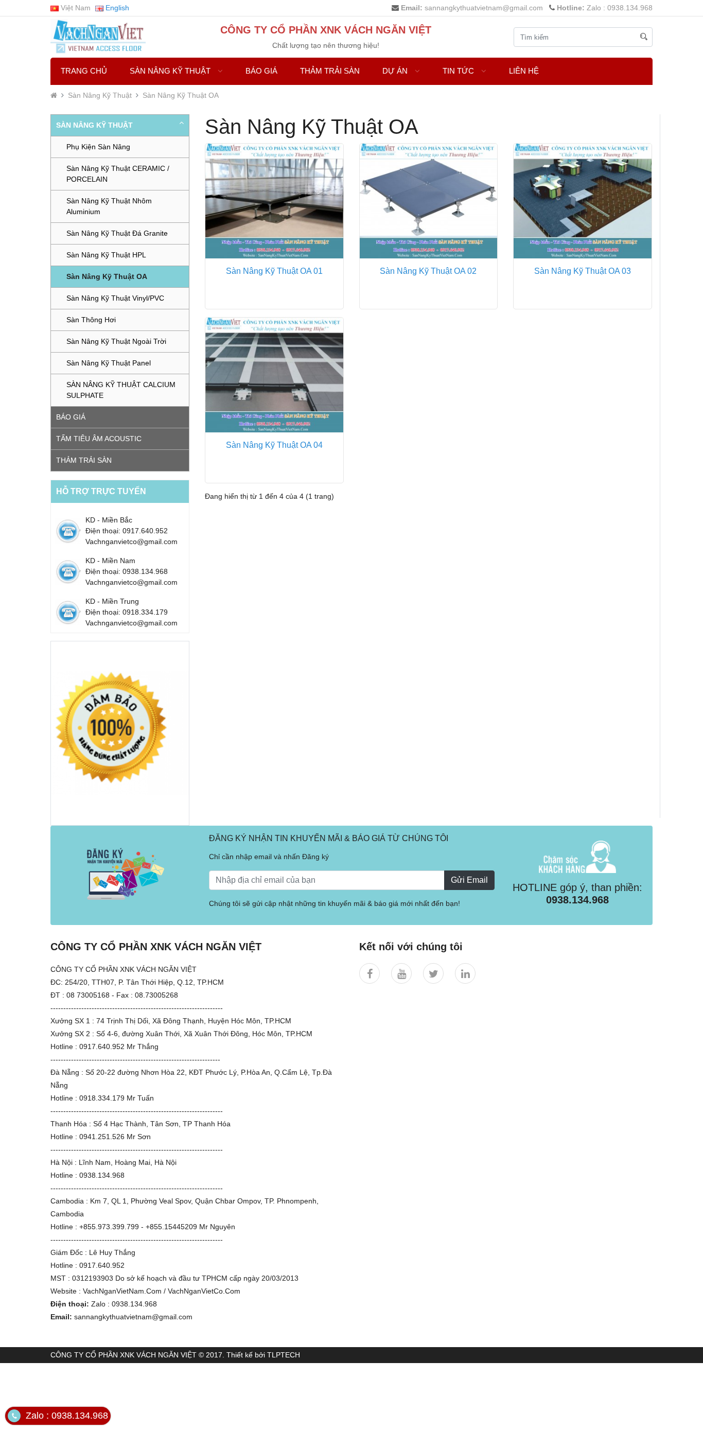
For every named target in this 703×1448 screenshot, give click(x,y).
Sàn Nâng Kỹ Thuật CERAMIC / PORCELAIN (117, 173)
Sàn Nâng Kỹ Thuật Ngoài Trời (116, 341)
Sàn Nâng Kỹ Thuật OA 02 (428, 271)
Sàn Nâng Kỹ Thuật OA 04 (274, 445)
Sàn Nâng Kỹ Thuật (171, 70)
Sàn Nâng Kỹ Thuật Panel (108, 363)
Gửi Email (469, 880)
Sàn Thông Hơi (91, 320)
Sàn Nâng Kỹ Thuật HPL (106, 255)
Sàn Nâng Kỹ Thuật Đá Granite (117, 233)
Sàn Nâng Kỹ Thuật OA (181, 95)
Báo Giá (261, 70)
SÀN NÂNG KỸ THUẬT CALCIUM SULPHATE (120, 389)
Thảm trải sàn (330, 70)
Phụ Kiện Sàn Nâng (98, 147)
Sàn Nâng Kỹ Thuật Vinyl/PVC (115, 298)
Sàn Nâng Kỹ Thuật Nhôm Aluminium (109, 206)
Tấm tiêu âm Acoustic (99, 438)
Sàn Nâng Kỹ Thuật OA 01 (274, 271)
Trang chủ (84, 70)
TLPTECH (283, 1355)
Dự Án (396, 70)
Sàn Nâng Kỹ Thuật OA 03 (582, 271)
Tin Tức (459, 70)
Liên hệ (524, 70)
